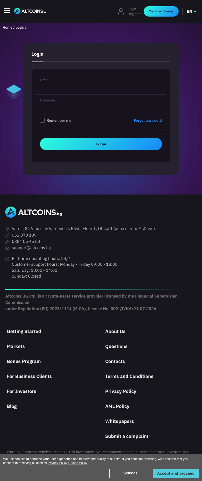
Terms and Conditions (129, 376)
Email (44, 80)
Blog (12, 406)
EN (189, 11)
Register (134, 14)
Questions (116, 346)
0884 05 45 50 (26, 241)
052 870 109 (24, 235)
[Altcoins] (30, 11)
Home (7, 27)
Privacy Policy (120, 391)
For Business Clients (29, 376)
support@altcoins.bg (31, 247)
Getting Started (24, 331)
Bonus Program (24, 361)
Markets (16, 346)
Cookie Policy (77, 463)
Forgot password (148, 120)
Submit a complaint (127, 436)
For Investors (21, 391)
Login (132, 9)
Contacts (115, 361)
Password (48, 100)
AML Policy (117, 406)
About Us (115, 331)
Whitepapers (119, 421)
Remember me (104, 120)
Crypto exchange (161, 11)
